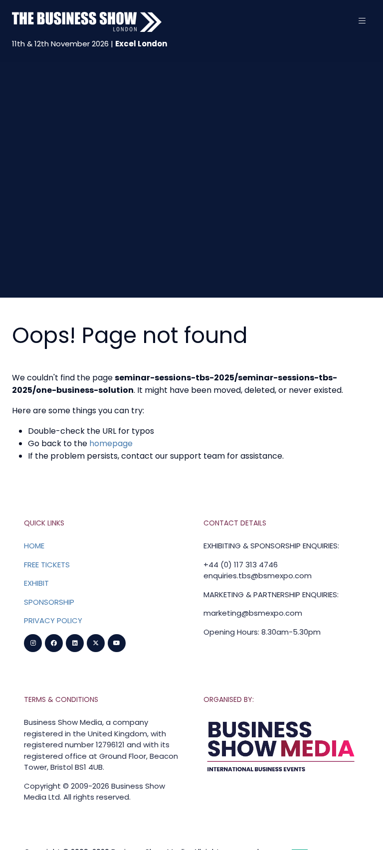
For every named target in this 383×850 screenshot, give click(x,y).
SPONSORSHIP (49, 602)
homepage (111, 443)
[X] (96, 643)
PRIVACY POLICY (53, 620)
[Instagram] (33, 643)
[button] (362, 21)
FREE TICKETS (47, 564)
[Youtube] (117, 643)
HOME (34, 545)
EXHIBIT (36, 583)
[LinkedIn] (75, 643)
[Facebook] (54, 643)
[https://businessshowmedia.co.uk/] (281, 773)
